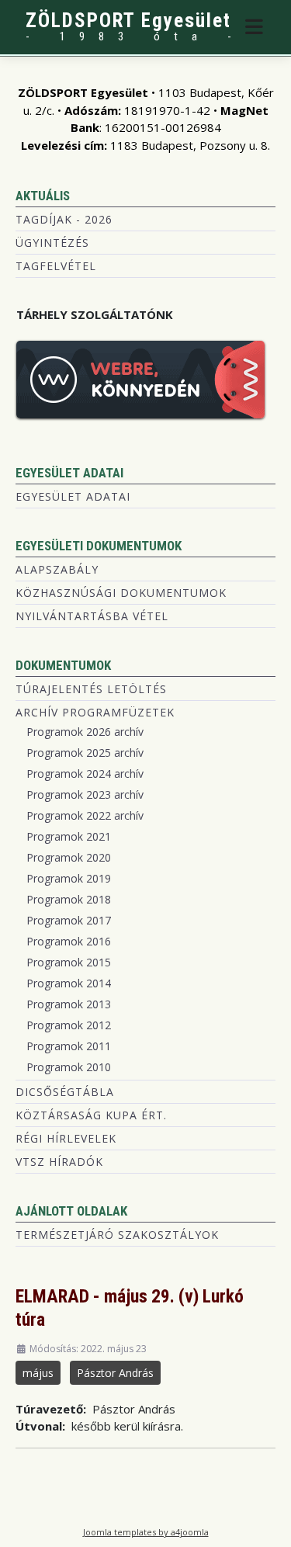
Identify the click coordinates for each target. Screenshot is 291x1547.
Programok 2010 (68, 1067)
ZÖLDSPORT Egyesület (128, 20)
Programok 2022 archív (85, 815)
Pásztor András (115, 1372)
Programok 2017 (68, 920)
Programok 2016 (68, 941)
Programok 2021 (68, 836)
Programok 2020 (68, 857)
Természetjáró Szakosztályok (117, 1234)
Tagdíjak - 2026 (64, 219)
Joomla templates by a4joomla (146, 1532)
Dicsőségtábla (65, 1091)
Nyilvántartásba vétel (92, 616)
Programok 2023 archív (85, 794)
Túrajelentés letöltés (91, 689)
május (38, 1372)
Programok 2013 (68, 1004)
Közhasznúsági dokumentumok (121, 592)
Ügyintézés (52, 242)
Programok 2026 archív (85, 731)
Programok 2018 (68, 899)
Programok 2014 (68, 983)
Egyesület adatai (73, 496)
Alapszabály (57, 569)
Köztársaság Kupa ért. (91, 1115)
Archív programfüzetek (95, 712)
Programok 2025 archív (85, 752)
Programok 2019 (68, 878)
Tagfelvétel (56, 265)
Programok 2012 (68, 1025)
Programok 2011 (68, 1046)
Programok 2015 (68, 962)
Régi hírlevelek (66, 1138)
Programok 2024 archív (85, 773)
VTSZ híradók (59, 1161)
